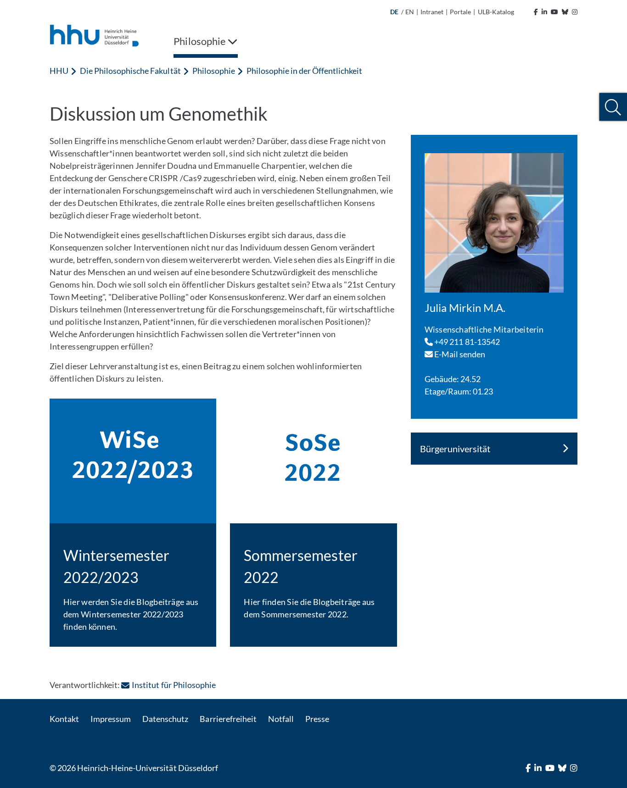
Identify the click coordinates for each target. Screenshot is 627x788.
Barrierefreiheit (228, 719)
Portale (460, 12)
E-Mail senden (459, 354)
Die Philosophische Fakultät (130, 71)
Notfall (281, 719)
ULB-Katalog (496, 12)
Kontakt (64, 719)
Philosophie (213, 71)
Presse (317, 719)
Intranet (431, 12)
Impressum (110, 719)
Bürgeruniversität (455, 448)
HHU (59, 71)
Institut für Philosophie (173, 685)
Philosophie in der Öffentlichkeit (304, 71)
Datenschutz (165, 719)
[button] (613, 107)
